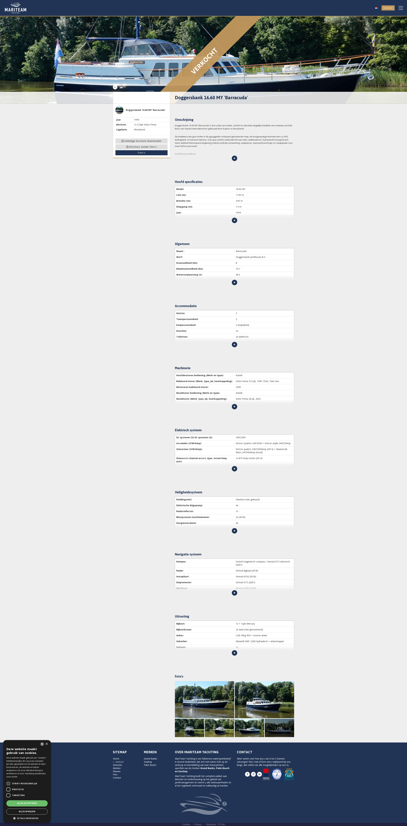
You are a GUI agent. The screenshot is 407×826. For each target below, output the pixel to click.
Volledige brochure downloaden (143, 140)
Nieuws (117, 771)
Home (116, 758)
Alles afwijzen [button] (27, 811)
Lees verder (11, 776)
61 (124, 86)
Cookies (186, 824)
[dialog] (27, 781)
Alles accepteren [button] (27, 803)
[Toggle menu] (401, 8)
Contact (388, 7)
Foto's (141, 152)
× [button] (46, 744)
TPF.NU (221, 824)
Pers (115, 774)
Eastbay (148, 761)
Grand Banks (150, 758)
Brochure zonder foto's (142, 146)
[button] (376, 8)
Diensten (117, 764)
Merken (117, 768)
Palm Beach (150, 764)
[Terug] (115, 87)
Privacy (198, 824)
